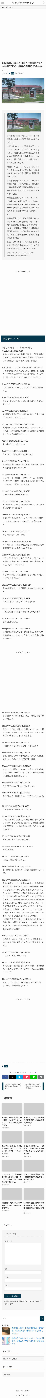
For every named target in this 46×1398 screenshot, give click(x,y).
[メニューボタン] (2, 2)
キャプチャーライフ (23, 3)
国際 (12, 73)
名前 (5, 1269)
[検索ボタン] (43, 2)
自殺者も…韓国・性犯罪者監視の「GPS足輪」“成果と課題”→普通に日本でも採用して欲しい (28, 1330)
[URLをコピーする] (41, 1077)
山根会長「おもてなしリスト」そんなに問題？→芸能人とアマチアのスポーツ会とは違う (28, 1340)
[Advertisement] (23, 33)
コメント (8, 1241)
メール (6, 1277)
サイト (6, 1285)
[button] (5, 1077)
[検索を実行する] (42, 1318)
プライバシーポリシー (23, 1391)
